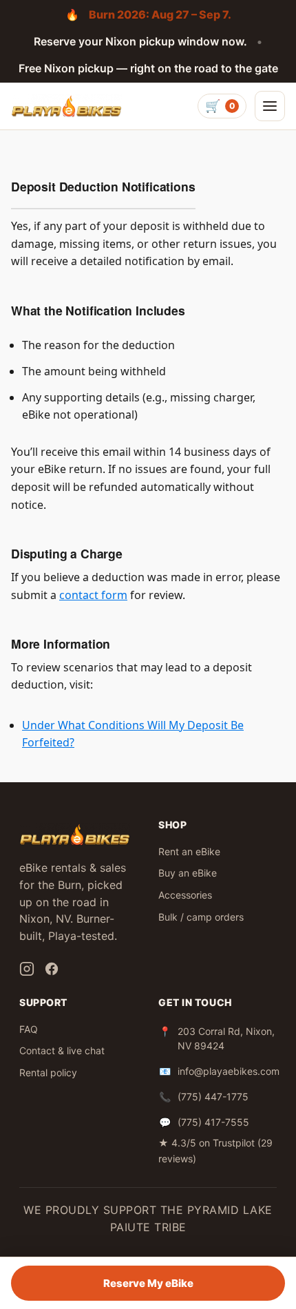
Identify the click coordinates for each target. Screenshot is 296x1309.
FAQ (28, 1029)
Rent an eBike (189, 851)
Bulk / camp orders (201, 917)
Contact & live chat (62, 1050)
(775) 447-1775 (213, 1096)
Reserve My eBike (148, 1283)
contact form (93, 595)
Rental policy (48, 1072)
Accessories (185, 895)
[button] (270, 106)
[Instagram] (26, 968)
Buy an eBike (187, 873)
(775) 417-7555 (213, 1122)
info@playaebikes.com (228, 1071)
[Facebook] (51, 968)
